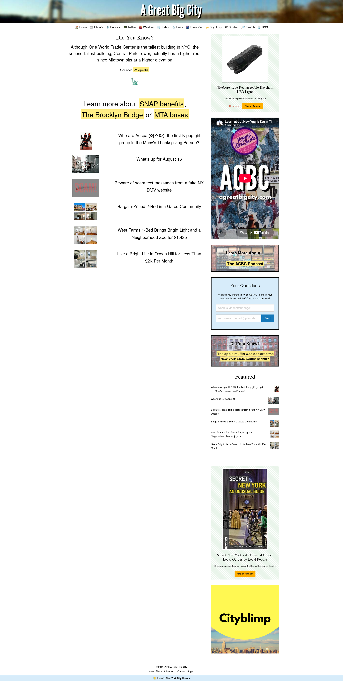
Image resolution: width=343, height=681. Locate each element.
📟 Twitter (129, 27)
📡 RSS (263, 27)
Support (191, 671)
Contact (181, 671)
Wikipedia (141, 69)
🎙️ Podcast (113, 27)
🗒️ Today (163, 27)
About (159, 671)
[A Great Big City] (171, 11)
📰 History (96, 27)
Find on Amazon (253, 106)
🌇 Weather (146, 27)
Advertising (169, 671)
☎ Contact (231, 27)
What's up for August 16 (223, 398)
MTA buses (171, 114)
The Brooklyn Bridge (112, 114)
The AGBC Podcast (245, 263)
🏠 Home (81, 27)
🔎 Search (248, 27)
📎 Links (177, 27)
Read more (234, 105)
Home (151, 671)
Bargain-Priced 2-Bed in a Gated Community (234, 421)
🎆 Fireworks (194, 27)
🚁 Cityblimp (213, 27)
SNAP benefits (162, 103)
